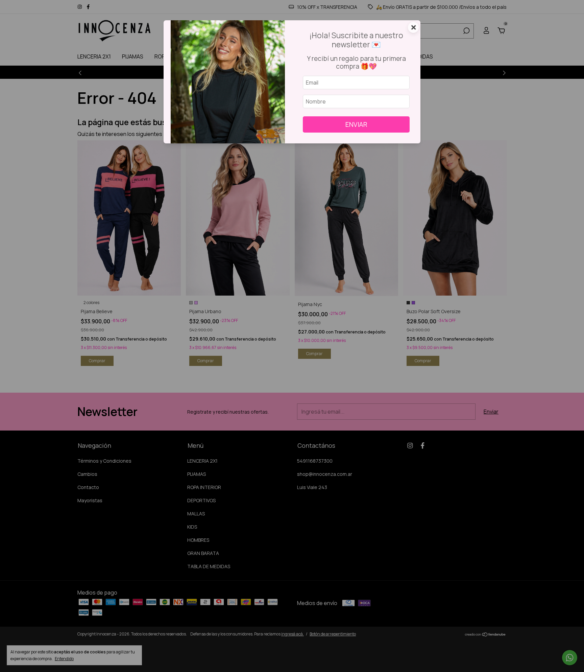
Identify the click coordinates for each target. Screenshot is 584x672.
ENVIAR (356, 124)
